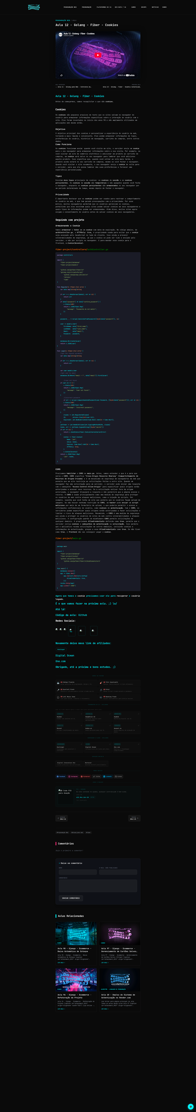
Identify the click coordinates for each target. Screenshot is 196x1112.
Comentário (63, 878)
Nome (60, 868)
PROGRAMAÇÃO (86, 7)
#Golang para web (77, 832)
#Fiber (88, 832)
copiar (92, 797)
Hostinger (61, 649)
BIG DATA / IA (120, 7)
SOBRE (164, 7)
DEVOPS (143, 7)
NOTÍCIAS (155, 7)
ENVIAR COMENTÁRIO (71, 898)
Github (82, 615)
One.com (61, 661)
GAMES (133, 7)
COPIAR (136, 255)
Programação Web (63, 20)
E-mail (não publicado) (108, 868)
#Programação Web (62, 832)
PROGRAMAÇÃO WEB (70, 7)
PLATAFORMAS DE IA (104, 7)
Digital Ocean (65, 655)
